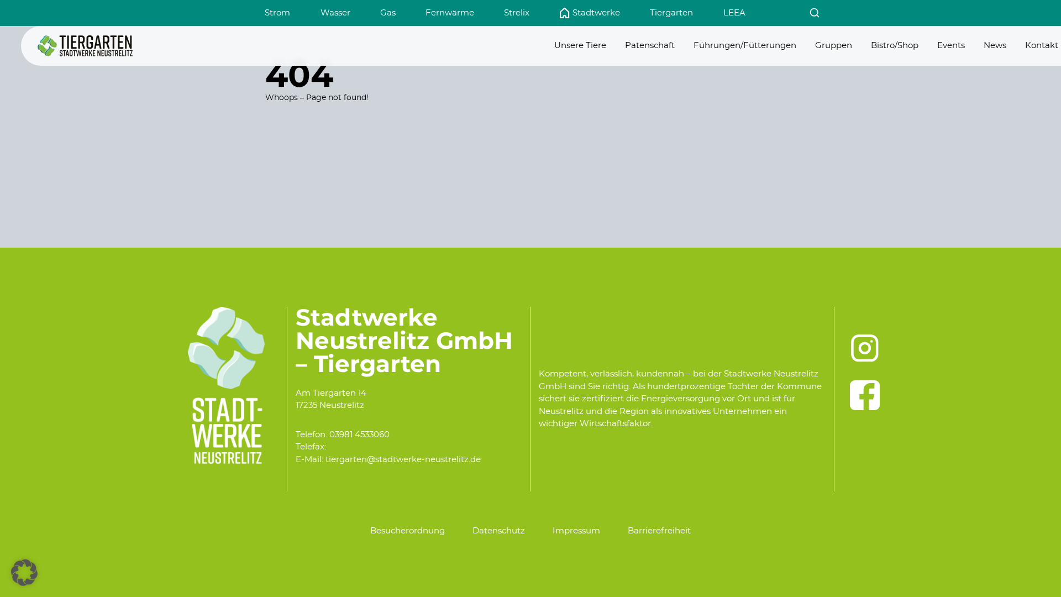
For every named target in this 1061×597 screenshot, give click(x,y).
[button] (24, 572)
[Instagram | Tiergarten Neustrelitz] (865, 348)
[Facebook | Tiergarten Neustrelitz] (865, 395)
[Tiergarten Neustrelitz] (85, 45)
